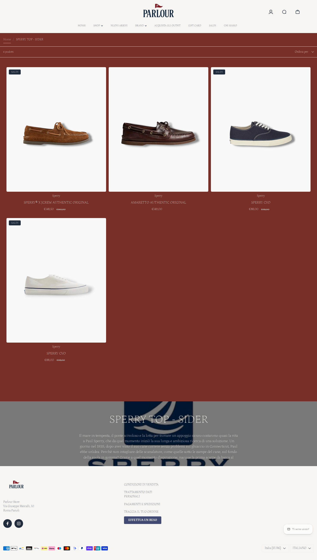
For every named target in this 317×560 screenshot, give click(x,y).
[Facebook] (7, 523)
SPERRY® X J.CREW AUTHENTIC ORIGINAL (56, 202)
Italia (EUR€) (273, 548)
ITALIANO (299, 548)
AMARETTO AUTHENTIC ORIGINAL (158, 202)
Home (7, 39)
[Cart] (297, 12)
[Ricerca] (284, 12)
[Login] (271, 12)
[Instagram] (18, 523)
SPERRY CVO (260, 202)
